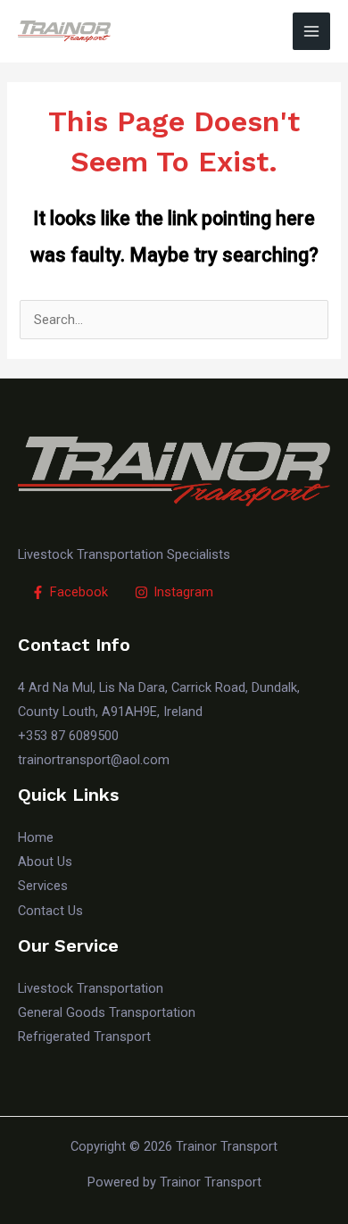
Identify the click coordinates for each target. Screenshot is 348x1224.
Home (36, 837)
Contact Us (50, 911)
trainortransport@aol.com (94, 760)
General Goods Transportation (106, 1012)
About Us (45, 861)
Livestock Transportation (90, 988)
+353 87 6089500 (68, 736)
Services (43, 886)
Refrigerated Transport (84, 1036)
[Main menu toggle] (311, 31)
